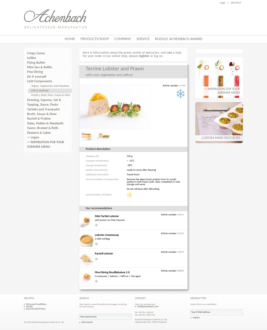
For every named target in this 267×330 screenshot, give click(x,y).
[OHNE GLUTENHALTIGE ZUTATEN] (129, 195)
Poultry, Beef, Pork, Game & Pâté (50, 95)
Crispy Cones (36, 53)
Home (70, 39)
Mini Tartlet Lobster (107, 216)
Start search (87, 322)
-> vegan (33, 137)
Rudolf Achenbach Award (179, 39)
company (122, 39)
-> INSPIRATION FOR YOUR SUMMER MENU (45, 145)
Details (29, 306)
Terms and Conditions (36, 304)
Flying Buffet (36, 62)
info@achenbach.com (147, 306)
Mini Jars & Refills (39, 67)
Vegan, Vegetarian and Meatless (50, 86)
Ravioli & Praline (39, 118)
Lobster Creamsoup (107, 235)
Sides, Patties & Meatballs (45, 123)
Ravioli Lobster (104, 253)
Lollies (31, 58)
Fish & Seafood (39, 90)
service (143, 39)
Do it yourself (36, 76)
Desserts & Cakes (39, 133)
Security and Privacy (35, 309)
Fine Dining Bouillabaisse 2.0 (112, 272)
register (144, 56)
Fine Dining (35, 72)
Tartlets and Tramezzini (43, 109)
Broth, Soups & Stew (42, 114)
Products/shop (95, 39)
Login (223, 2)
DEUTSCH (236, 2)
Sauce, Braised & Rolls (42, 128)
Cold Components (39, 81)
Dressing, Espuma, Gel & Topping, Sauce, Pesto (44, 102)
